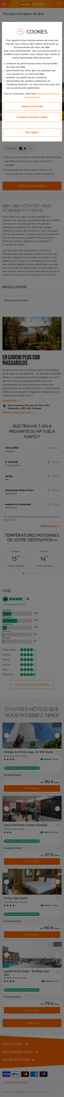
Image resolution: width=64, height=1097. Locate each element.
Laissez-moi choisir (32, 106)
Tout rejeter (32, 132)
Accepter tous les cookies (32, 117)
